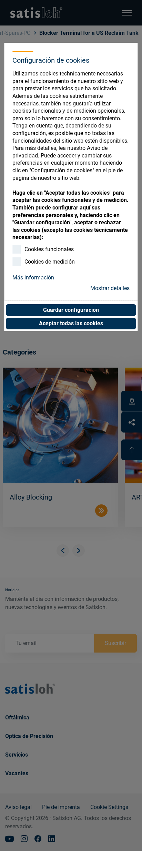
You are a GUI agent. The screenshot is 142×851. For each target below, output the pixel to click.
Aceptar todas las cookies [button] (71, 323)
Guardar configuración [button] (71, 310)
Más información (33, 277)
